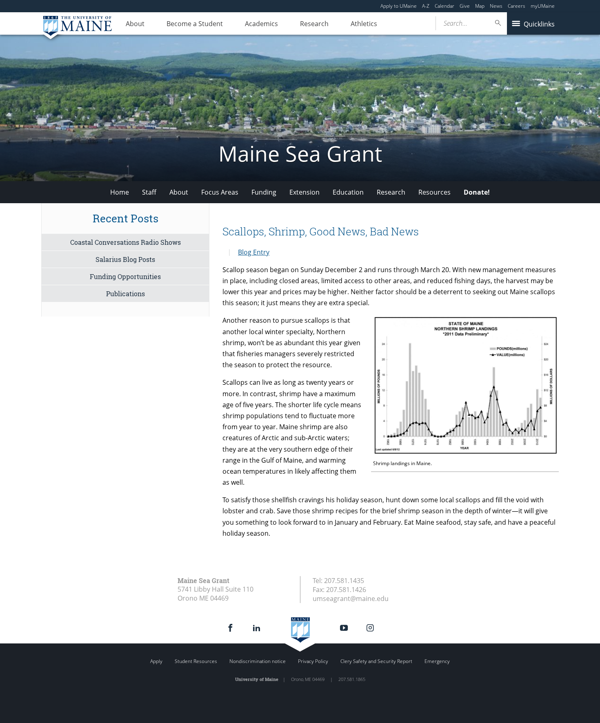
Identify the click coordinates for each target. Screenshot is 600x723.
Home (119, 192)
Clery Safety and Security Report (376, 661)
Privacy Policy (313, 661)
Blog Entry (253, 252)
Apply (156, 661)
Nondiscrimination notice (257, 661)
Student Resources (196, 661)
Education (348, 192)
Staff (149, 192)
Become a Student (195, 23)
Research (314, 23)
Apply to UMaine (398, 5)
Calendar (444, 5)
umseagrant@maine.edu (351, 598)
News (496, 5)
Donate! (477, 192)
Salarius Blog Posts (125, 259)
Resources (434, 192)
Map (479, 5)
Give (465, 5)
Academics (261, 23)
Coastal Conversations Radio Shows (125, 242)
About (135, 23)
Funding (263, 192)
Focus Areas (219, 192)
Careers (516, 5)
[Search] (498, 23)
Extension (304, 192)
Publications (125, 293)
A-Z (425, 5)
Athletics (364, 23)
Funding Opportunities (125, 276)
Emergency (437, 661)
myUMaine (543, 5)
